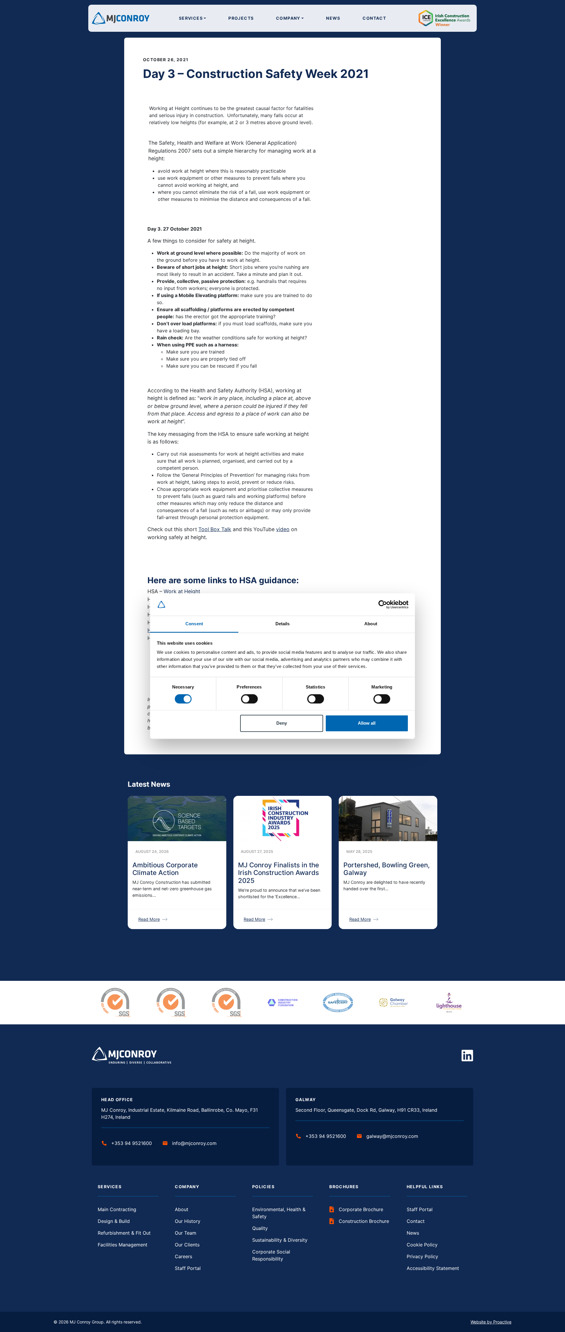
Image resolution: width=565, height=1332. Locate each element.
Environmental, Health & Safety (278, 1212)
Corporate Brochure (361, 1209)
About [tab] (370, 623)
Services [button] (191, 18)
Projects (241, 18)
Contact (374, 18)
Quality (260, 1228)
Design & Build (114, 1221)
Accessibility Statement (433, 1268)
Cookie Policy (422, 1245)
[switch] (249, 698)
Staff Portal (188, 1268)
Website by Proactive (491, 1321)
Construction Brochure (364, 1221)
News (333, 18)
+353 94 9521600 (131, 1143)
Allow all (366, 723)
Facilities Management (122, 1245)
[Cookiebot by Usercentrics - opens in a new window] (382, 604)
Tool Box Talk (214, 529)
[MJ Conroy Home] (120, 18)
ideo (284, 529)
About (181, 1209)
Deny (281, 723)
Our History (187, 1221)
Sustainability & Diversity (280, 1240)
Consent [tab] (194, 623)
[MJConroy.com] (131, 1055)
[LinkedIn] (467, 1055)
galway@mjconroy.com (392, 1136)
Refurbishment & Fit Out (124, 1233)
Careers (183, 1256)
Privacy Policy (422, 1256)
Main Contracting (117, 1209)
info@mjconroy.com (194, 1143)
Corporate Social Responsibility (271, 1255)
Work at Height (182, 591)
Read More (149, 919)
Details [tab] (282, 623)
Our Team (185, 1233)
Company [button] (288, 18)
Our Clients (187, 1245)
